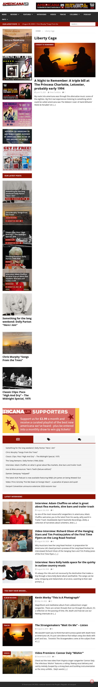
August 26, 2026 (43, 541)
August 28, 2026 (19, 199)
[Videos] (18, 662)
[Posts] (18, 439)
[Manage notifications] (92, 681)
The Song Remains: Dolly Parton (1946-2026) (16, 257)
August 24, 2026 (43, 569)
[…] (54, 105)
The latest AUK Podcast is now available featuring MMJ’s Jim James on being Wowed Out (43, 478)
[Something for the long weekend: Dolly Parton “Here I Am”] (17, 304)
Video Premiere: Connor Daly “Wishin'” (59, 653)
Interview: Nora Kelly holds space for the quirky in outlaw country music (65, 563)
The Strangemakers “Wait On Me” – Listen (61, 625)
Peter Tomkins (55, 92)
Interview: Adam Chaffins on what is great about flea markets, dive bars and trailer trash (17, 277)
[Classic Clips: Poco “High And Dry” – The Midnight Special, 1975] (17, 378)
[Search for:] (82, 24)
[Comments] (79, 439)
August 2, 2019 (42, 629)
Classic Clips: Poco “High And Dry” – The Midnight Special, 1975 (16, 234)
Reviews (13, 14)
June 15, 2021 (41, 92)
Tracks (63, 14)
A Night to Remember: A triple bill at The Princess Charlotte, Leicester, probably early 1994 (61, 84)
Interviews (41, 14)
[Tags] (48, 439)
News (4, 14)
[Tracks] (18, 635)
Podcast (87, 14)
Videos (53, 14)
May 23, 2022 (42, 601)
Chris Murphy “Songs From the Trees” (16, 213)
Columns (74, 14)
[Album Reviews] (18, 607)
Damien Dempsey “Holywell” (18, 473)
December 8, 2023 (44, 656)
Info (4, 19)
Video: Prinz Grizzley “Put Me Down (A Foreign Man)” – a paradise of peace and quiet (42, 482)
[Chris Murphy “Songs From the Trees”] (17, 343)
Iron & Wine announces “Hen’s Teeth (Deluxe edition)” (28, 469)
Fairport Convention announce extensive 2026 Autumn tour (31, 486)
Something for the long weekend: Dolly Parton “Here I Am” (15, 193)
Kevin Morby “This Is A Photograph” (57, 597)
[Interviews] (18, 513)
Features (27, 14)
